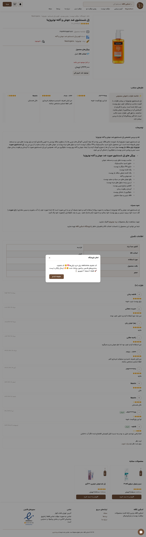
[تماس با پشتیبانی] (141, 532)
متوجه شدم (56, 276)
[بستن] (49, 258)
